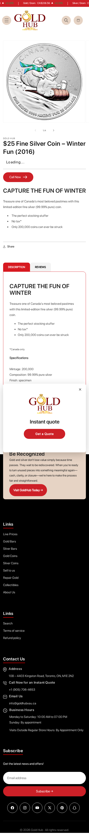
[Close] (80, 389)
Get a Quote (44, 434)
